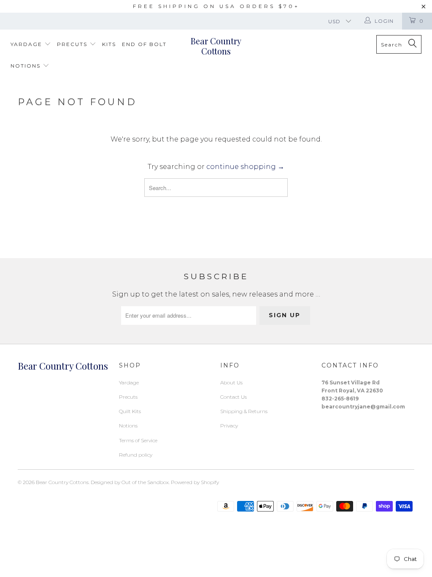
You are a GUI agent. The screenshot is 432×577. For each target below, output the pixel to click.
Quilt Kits (130, 411)
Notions (27, 66)
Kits (109, 44)
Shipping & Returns (243, 411)
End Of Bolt (144, 44)
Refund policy (135, 455)
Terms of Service (138, 440)
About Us (231, 382)
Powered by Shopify (195, 482)
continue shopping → (245, 167)
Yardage (27, 44)
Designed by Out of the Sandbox (130, 482)
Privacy (229, 425)
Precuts (73, 44)
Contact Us (233, 397)
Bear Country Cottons (216, 46)
